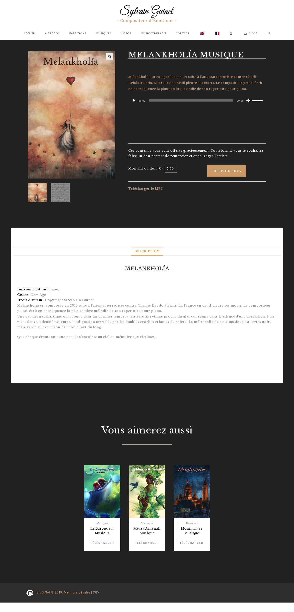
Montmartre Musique (192, 531)
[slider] (258, 100)
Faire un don (227, 171)
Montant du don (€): (146, 168)
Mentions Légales (77, 592)
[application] (197, 100)
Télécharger (102, 542)
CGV (96, 592)
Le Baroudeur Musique (102, 531)
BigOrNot (43, 592)
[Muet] (248, 100)
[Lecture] (134, 100)
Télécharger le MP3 (145, 189)
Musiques (102, 523)
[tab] (147, 251)
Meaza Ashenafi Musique (147, 531)
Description (147, 251)
